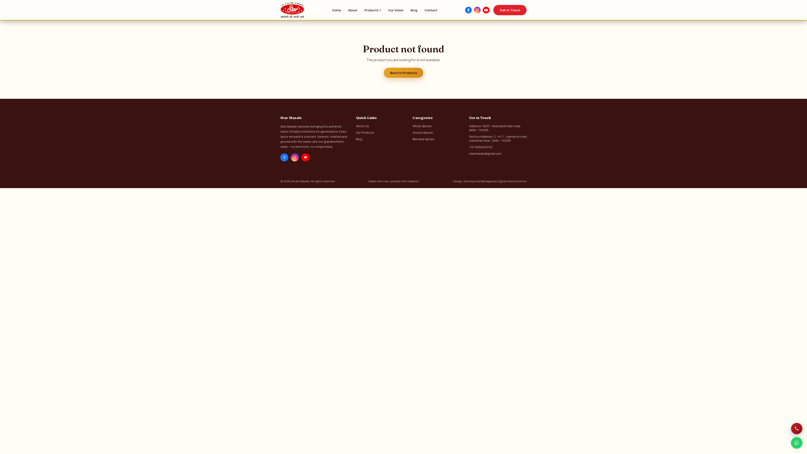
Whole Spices (422, 126)
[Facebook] (468, 10)
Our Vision (396, 10)
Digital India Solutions (512, 181)
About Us (362, 126)
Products (372, 10)
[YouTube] (486, 10)
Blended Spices (423, 139)
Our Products (365, 133)
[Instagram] (477, 10)
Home (336, 10)
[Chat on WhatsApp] (796, 443)
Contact (431, 10)
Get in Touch (510, 10)
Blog (414, 10)
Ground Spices (423, 133)
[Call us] (796, 428)
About (352, 10)
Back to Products (403, 73)
